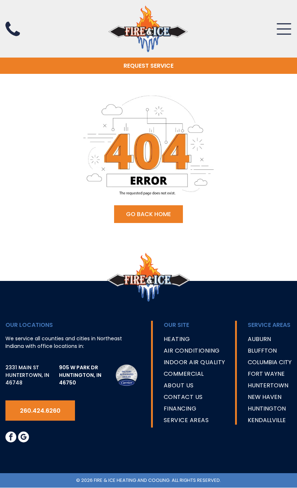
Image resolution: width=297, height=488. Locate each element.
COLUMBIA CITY (270, 362)
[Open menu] (284, 29)
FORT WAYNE (266, 374)
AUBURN (259, 339)
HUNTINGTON (267, 408)
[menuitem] (194, 340)
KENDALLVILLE (267, 420)
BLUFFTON (262, 350)
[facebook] (10, 438)
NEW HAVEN (264, 397)
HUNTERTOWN (268, 385)
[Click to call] (12, 37)
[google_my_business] (23, 438)
